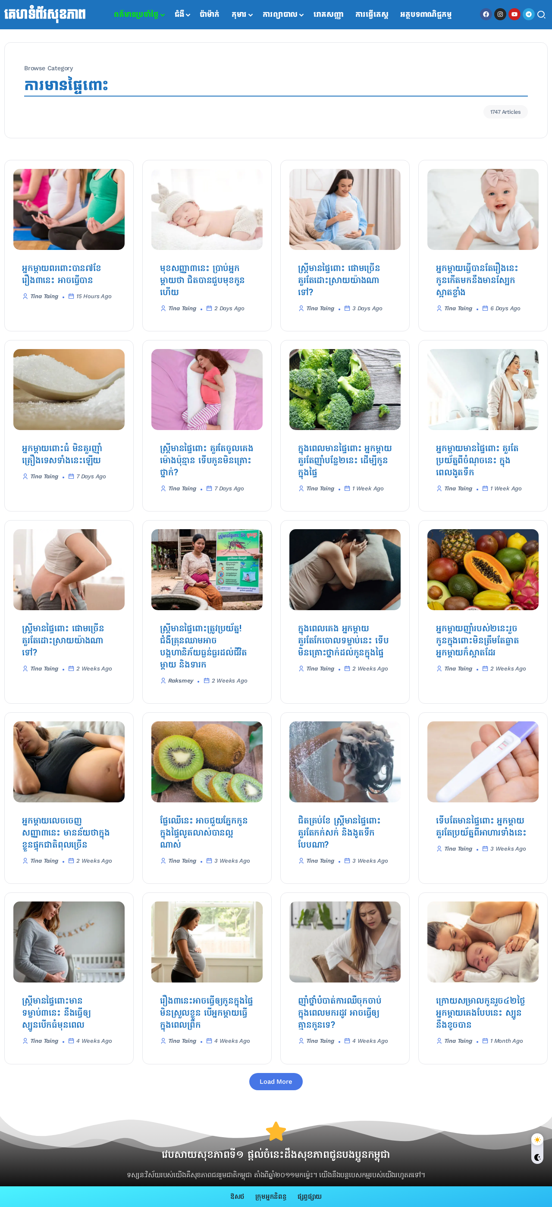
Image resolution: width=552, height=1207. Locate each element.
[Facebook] (486, 14)
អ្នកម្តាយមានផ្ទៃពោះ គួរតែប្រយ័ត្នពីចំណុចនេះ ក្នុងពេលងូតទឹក (477, 461)
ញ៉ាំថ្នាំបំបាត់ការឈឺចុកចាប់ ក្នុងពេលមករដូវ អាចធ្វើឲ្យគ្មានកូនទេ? (340, 1013)
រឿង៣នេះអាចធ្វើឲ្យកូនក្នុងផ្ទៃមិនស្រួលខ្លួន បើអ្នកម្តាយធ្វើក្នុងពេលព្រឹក (206, 1013)
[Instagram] (500, 14)
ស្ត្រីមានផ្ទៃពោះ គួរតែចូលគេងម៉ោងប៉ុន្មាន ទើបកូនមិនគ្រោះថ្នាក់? (206, 461)
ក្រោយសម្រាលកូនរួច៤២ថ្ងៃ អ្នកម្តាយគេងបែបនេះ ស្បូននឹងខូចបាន (480, 1013)
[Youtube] (514, 14)
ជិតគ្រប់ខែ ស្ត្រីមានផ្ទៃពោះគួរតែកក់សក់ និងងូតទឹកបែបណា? (339, 833)
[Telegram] (529, 14)
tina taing (44, 296)
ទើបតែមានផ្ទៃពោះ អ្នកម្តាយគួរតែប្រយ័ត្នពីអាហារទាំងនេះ (481, 827)
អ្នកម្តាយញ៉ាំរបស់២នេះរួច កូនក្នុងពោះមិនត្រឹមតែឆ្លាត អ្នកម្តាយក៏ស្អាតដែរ (477, 641)
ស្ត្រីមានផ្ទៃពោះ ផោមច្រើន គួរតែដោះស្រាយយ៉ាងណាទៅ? (339, 280)
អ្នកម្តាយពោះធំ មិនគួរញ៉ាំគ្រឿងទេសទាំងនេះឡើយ (62, 455)
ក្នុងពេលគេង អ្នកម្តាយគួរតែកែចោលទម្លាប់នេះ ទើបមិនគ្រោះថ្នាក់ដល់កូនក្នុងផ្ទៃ (343, 641)
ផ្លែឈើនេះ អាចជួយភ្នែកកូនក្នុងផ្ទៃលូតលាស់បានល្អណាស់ (204, 833)
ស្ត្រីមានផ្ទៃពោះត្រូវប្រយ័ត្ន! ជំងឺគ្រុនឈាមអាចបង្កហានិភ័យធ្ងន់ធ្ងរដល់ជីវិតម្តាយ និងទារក (203, 647)
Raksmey (181, 680)
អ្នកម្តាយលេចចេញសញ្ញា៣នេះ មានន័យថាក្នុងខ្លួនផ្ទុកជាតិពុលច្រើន (66, 833)
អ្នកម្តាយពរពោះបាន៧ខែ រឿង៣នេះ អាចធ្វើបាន (61, 274)
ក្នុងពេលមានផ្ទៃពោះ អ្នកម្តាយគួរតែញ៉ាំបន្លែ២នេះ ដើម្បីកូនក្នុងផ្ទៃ (345, 461)
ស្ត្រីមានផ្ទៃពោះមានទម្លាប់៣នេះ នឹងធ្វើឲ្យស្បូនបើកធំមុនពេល (56, 1013)
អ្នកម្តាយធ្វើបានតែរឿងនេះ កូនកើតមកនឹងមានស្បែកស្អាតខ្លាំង (477, 280)
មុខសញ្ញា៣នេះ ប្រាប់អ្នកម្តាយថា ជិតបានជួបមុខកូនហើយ (202, 280)
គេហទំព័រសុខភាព (45, 14)
